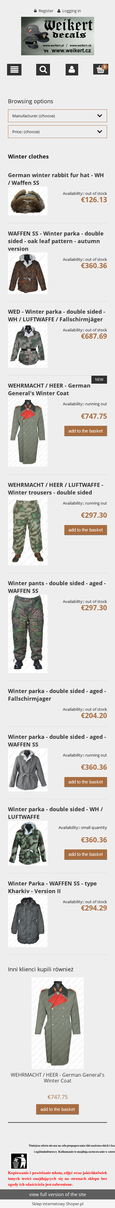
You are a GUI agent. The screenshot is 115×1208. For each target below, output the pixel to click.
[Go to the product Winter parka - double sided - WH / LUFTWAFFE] (28, 843)
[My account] (72, 69)
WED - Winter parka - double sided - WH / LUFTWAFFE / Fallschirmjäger (56, 315)
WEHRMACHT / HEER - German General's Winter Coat (49, 389)
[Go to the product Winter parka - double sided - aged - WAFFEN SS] (28, 769)
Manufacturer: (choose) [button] (33, 116)
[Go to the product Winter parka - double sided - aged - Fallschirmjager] (28, 707)
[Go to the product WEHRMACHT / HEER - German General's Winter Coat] (28, 432)
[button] (14, 69)
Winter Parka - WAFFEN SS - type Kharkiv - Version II (52, 887)
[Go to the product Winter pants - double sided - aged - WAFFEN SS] (28, 634)
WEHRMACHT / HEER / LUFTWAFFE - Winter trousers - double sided (55, 488)
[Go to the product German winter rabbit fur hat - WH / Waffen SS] (28, 201)
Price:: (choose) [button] (26, 131)
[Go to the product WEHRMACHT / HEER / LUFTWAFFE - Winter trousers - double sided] (28, 531)
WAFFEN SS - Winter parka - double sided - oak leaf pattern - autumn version (56, 241)
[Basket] (100, 69)
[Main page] (57, 35)
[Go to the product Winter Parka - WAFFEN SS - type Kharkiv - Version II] (28, 921)
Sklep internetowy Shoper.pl (57, 1203)
